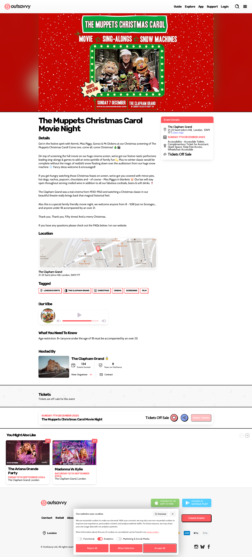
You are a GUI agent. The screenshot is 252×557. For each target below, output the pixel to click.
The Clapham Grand (87, 358)
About (71, 517)
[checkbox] (85, 539)
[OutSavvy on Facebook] (208, 546)
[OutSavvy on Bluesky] (202, 546)
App (201, 6)
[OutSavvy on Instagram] (196, 546)
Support (212, 6)
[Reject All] (172, 514)
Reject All (92, 548)
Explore (190, 6)
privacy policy (153, 532)
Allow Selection (126, 548)
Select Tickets (201, 417)
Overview (162, 514)
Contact (46, 517)
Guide (178, 6)
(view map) (178, 132)
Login (225, 6)
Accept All (159, 548)
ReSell (60, 517)
